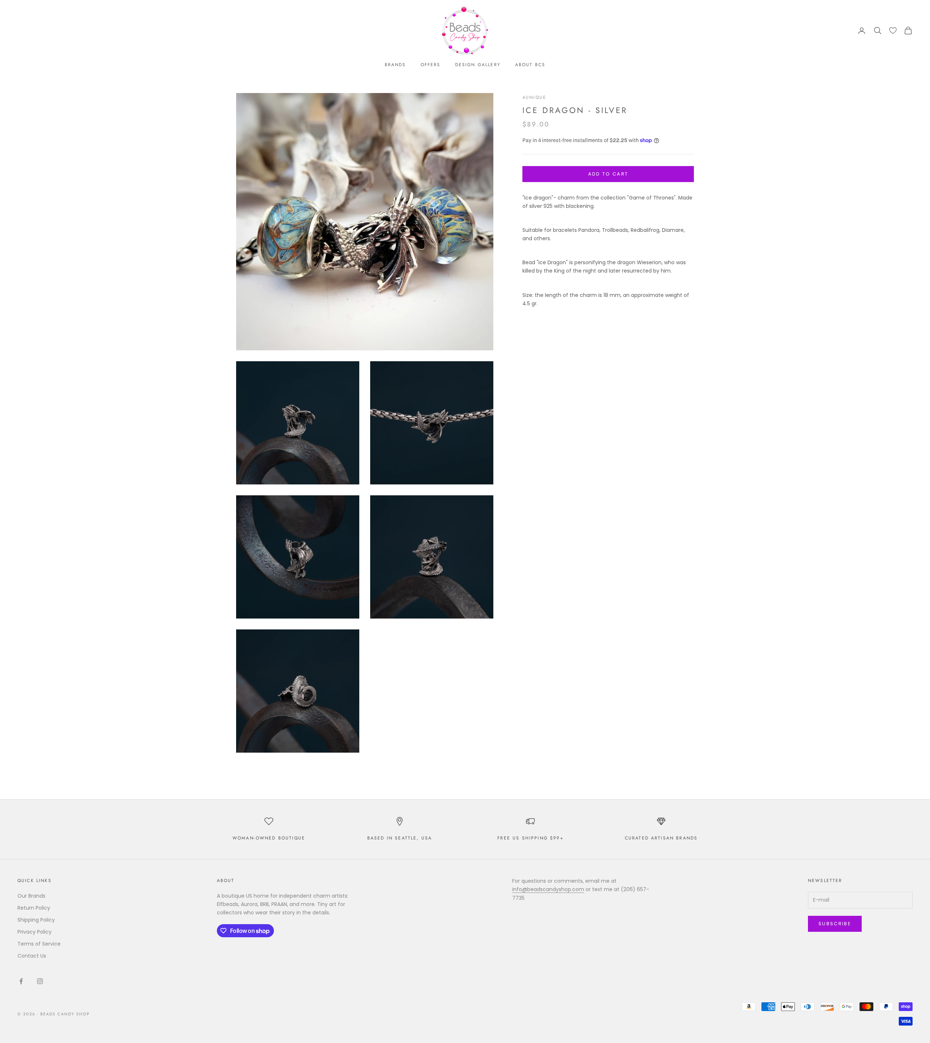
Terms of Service (39, 943)
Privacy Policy (34, 931)
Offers (431, 64)
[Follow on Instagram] (40, 981)
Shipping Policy (36, 919)
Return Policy (33, 907)
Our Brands (31, 895)
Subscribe (834, 923)
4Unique (534, 97)
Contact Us (31, 955)
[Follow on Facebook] (21, 981)
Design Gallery (478, 64)
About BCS (530, 64)
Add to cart (608, 173)
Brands (395, 64)
